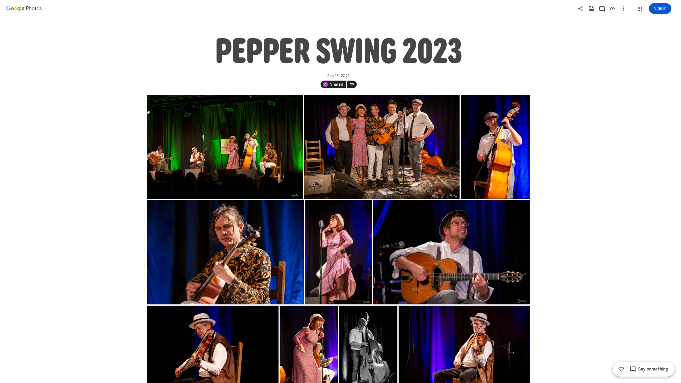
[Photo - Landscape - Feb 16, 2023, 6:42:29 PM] (225, 147)
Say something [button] (653, 369)
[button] (639, 8)
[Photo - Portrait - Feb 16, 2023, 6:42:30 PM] (495, 147)
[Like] (621, 369)
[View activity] (602, 8)
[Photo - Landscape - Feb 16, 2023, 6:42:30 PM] (225, 252)
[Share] (580, 8)
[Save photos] (612, 8)
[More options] (623, 8)
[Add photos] (591, 8)
